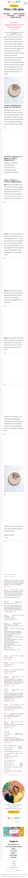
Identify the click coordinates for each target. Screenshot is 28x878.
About (14, 861)
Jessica (6, 704)
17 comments (10, 574)
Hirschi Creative (20, 876)
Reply (9, 586)
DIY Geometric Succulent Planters (11, 774)
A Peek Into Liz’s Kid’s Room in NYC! (16, 775)
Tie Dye (13, 851)
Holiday (13, 855)
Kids (13, 849)
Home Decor (15, 17)
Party (13, 853)
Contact (14, 865)
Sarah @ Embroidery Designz (7, 733)
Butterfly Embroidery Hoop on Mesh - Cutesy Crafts (10, 747)
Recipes (10, 15)
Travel (21, 15)
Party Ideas (19, 14)
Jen (5, 754)
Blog (14, 863)
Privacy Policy (14, 867)
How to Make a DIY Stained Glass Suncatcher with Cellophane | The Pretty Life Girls (11, 765)
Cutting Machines (13, 846)
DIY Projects (13, 844)
